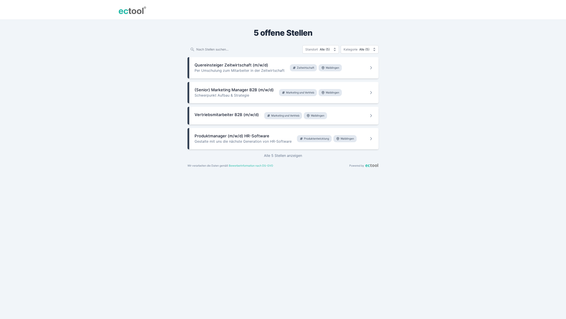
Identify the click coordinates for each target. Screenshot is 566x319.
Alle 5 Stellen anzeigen (283, 155)
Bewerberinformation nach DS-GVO (251, 165)
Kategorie (351, 49)
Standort (311, 49)
